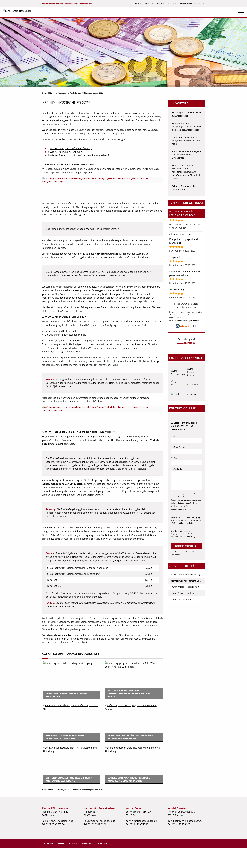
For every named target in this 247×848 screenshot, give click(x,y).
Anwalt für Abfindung (181, 599)
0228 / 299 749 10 (170, 3)
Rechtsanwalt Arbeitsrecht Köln (186, 580)
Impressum (87, 843)
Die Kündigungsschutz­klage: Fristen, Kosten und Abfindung (69, 779)
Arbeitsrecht (76, 93)
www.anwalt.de (186, 342)
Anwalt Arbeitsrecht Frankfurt (185, 586)
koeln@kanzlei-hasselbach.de (57, 820)
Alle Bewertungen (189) (180, 234)
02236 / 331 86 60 (97, 824)
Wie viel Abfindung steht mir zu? (67, 151)
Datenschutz (103, 843)
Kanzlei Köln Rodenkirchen (99, 808)
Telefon (174, 458)
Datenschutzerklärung (186, 536)
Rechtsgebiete (63, 93)
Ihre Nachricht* (177, 469)
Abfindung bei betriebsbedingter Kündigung (67, 695)
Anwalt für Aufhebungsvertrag (185, 574)
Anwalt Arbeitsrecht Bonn (183, 593)
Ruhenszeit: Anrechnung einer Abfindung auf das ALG (65, 737)
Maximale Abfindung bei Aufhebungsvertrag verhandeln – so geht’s (131, 693)
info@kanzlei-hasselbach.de (182, 523)
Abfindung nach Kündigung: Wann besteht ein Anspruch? (130, 737)
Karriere (48, 843)
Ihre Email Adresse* (179, 447)
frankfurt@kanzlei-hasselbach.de (185, 820)
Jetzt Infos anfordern (186, 546)
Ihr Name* (175, 436)
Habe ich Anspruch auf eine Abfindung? (71, 148)
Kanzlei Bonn (133, 808)
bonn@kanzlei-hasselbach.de (141, 820)
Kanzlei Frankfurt (178, 808)
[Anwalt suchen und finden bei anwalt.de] (186, 327)
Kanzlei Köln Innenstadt (56, 808)
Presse (61, 843)
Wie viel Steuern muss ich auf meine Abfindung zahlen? (79, 155)
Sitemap (73, 843)
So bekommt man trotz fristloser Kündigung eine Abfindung (129, 779)
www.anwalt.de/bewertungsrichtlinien (184, 320)
